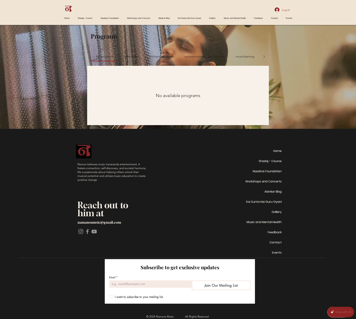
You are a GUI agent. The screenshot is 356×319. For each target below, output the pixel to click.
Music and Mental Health (264, 222)
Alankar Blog (273, 191)
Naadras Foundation (267, 171)
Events (277, 252)
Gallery (277, 212)
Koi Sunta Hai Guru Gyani (264, 202)
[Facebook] (87, 231)
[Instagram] (81, 231)
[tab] (104, 56)
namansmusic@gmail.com (99, 222)
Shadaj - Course (270, 161)
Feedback (275, 232)
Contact (275, 242)
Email (113, 277)
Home (277, 151)
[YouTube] (94, 231)
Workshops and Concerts (263, 181)
